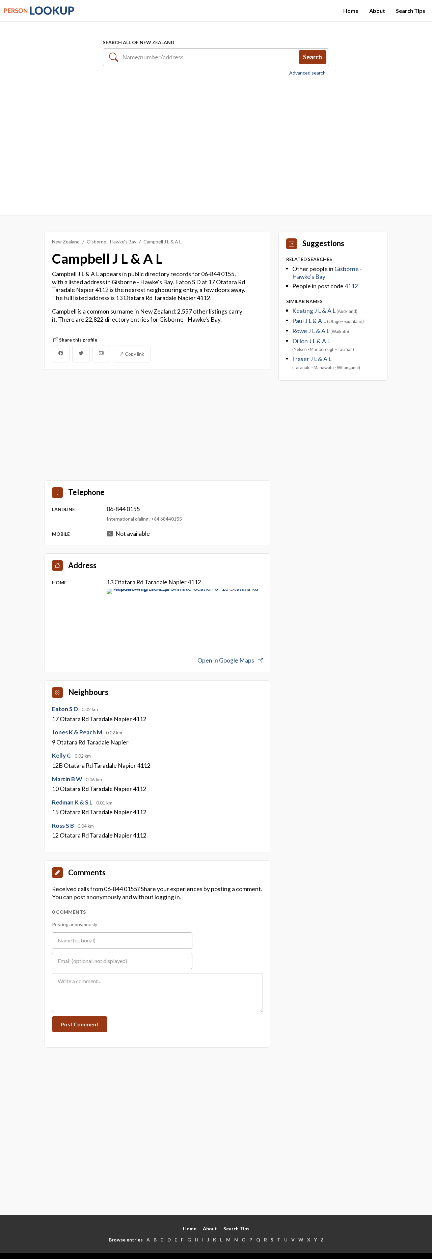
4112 (351, 286)
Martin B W (67, 779)
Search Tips (410, 10)
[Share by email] (101, 354)
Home (350, 10)
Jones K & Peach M (77, 732)
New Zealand (66, 241)
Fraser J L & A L (311, 358)
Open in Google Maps (226, 660)
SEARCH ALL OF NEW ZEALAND (138, 42)
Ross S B (63, 825)
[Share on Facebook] (61, 354)
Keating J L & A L (314, 310)
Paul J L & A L (309, 320)
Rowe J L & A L (311, 330)
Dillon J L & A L (311, 341)
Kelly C (62, 755)
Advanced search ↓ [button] (309, 73)
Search (312, 57)
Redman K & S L (72, 802)
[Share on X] (81, 354)
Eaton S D (65, 708)
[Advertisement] (216, 142)
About (377, 10)
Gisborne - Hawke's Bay (111, 241)
